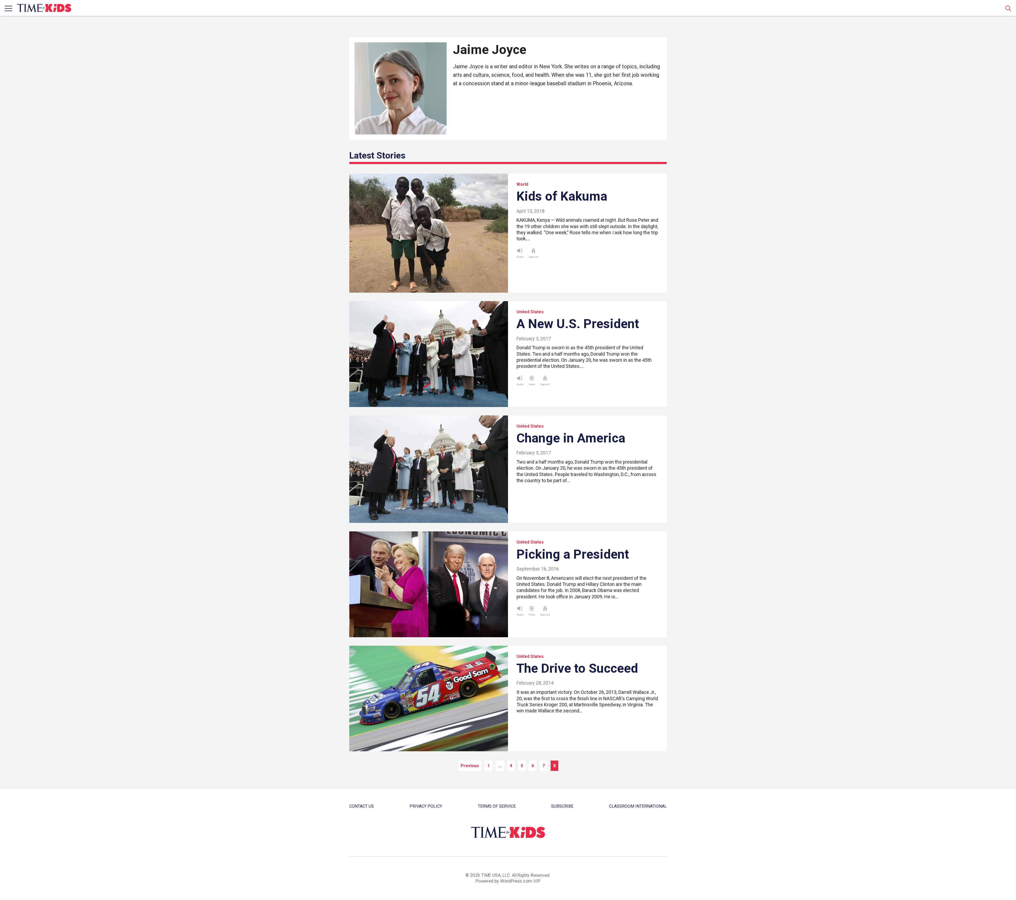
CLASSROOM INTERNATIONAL (638, 806)
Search (1008, 8)
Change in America (570, 438)
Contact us (361, 806)
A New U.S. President (577, 323)
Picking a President (572, 554)
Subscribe (562, 806)
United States (530, 311)
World (522, 184)
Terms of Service (497, 806)
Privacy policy (426, 806)
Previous (470, 765)
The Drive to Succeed (577, 668)
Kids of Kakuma (561, 196)
